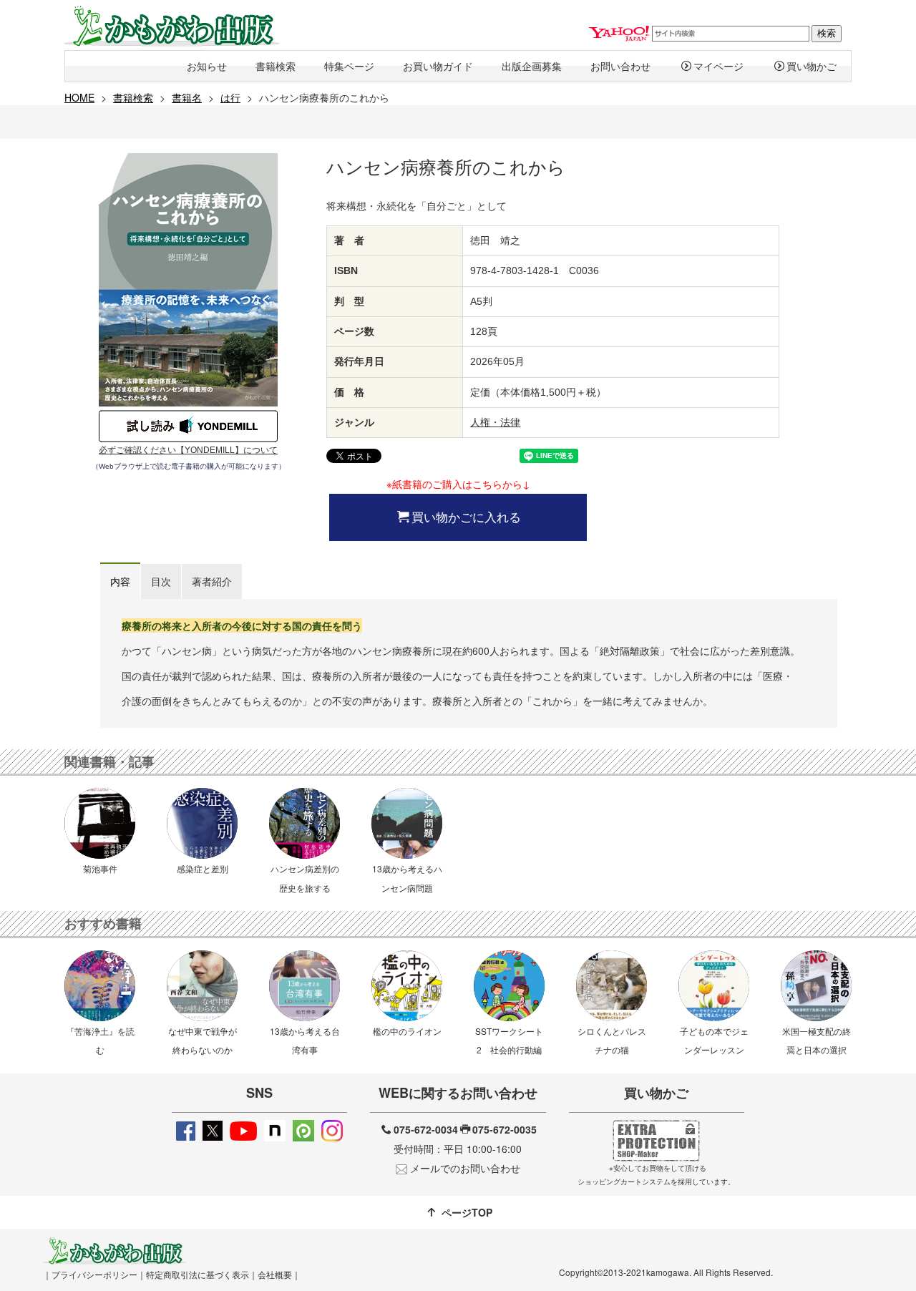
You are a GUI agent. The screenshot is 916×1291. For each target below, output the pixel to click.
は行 (230, 97)
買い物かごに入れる (466, 516)
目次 (161, 581)
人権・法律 (495, 422)
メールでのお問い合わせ (465, 1168)
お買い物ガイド (438, 66)
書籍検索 (275, 66)
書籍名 (187, 97)
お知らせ (207, 66)
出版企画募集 (532, 66)
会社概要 (275, 1274)
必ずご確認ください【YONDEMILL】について (188, 450)
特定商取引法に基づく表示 (197, 1274)
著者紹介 (212, 581)
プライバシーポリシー (94, 1274)
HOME (79, 97)
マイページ (718, 66)
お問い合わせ (620, 66)
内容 (120, 581)
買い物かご (811, 66)
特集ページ (349, 66)
